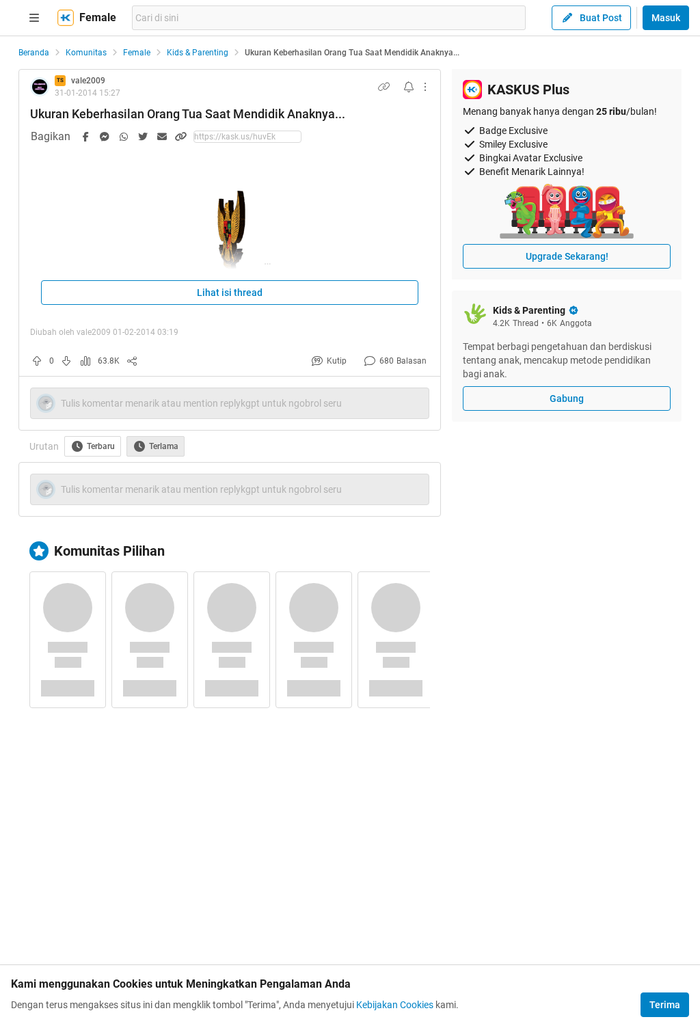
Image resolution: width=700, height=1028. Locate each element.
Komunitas (86, 52)
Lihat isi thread (229, 292)
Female (136, 52)
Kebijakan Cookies (394, 1004)
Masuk (665, 17)
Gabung (567, 398)
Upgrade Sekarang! (567, 256)
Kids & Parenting (197, 52)
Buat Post (601, 17)
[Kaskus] (65, 18)
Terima (664, 1004)
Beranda (33, 52)
